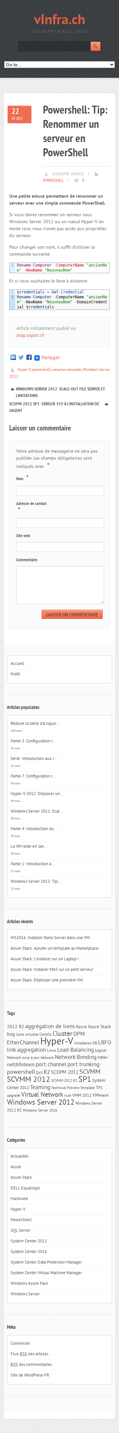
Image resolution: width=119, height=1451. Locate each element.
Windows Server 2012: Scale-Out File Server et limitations (60, 390)
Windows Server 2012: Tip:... (36, 881)
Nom (22, 478)
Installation (83, 1043)
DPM (79, 1034)
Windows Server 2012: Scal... (37, 811)
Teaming (40, 1087)
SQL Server (20, 1230)
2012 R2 (15, 1027)
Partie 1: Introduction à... (33, 864)
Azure (81, 1027)
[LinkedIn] (13, 358)
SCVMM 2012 (28, 1080)
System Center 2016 (29, 1252)
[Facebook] (29, 358)
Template (87, 1088)
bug (11, 1034)
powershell (41, 370)
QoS (39, 1073)
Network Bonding (76, 1057)
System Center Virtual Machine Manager (46, 1273)
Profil (15, 674)
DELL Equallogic (25, 1188)
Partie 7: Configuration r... (33, 776)
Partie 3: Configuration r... (33, 741)
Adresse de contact (31, 508)
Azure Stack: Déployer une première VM (47, 980)
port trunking (83, 1065)
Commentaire (26, 560)
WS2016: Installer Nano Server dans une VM (50, 938)
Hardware (19, 1199)
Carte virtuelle (27, 1035)
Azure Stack (99, 1027)
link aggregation (26, 1050)
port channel (51, 1065)
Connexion (20, 1343)
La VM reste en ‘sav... (29, 846)
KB (95, 1043)
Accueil (17, 664)
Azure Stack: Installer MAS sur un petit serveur (52, 970)
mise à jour (31, 1058)
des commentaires (31, 1365)
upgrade (13, 1095)
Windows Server (25, 1294)
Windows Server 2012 (40, 1102)
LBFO (104, 1043)
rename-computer (67, 370)
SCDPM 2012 (64, 1073)
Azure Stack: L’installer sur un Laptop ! (45, 959)
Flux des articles (29, 1354)
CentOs (45, 1034)
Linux (51, 1050)
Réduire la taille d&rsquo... (35, 723)
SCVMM (89, 1072)
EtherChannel (23, 1043)
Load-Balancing (75, 1050)
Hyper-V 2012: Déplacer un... (37, 794)
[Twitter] (21, 358)
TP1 (99, 1088)
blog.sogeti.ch (30, 335)
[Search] (95, 46)
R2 (47, 1072)
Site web (23, 536)
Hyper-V (24, 370)
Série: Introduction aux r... (34, 759)
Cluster (62, 1034)
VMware (100, 1095)
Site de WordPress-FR (30, 1375)
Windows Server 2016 (40, 1111)
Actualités (19, 1156)
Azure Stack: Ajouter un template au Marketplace (55, 948)
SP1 (84, 1080)
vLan (67, 1096)
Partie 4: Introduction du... (34, 829)
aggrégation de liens (50, 1026)
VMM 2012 (82, 1095)
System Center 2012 (29, 1241)
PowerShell (53, 180)
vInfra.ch (59, 20)
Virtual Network (42, 1095)
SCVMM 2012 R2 (64, 1081)
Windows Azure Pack (29, 1283)
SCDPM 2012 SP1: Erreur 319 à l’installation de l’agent (54, 405)
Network (47, 1058)
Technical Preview (65, 1088)
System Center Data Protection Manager (46, 1262)
